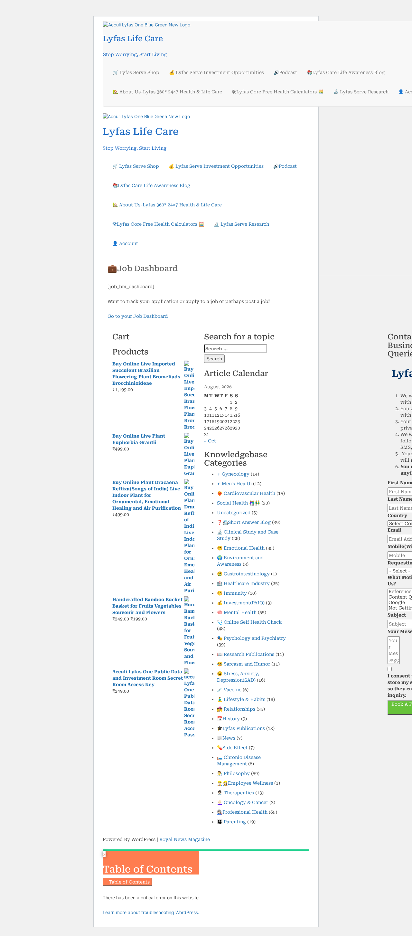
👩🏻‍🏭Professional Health (242, 812)
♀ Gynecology (233, 474)
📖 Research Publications (245, 654)
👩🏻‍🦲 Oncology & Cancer (242, 802)
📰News (226, 738)
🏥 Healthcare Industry (243, 583)
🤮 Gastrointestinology (243, 573)
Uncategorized (233, 512)
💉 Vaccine (229, 689)
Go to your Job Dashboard (138, 316)
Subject (397, 615)
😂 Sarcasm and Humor (243, 664)
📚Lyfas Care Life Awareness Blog (346, 72)
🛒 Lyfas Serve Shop (136, 72)
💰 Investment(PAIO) (241, 602)
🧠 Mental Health (237, 612)
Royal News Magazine (184, 839)
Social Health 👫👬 (238, 503)
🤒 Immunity (232, 593)
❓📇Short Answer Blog (244, 522)
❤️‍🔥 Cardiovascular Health (246, 493)
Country (397, 515)
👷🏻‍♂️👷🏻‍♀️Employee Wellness (245, 783)
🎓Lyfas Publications (241, 728)
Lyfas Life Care (133, 38)
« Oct (210, 440)
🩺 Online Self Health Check (249, 622)
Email (394, 530)
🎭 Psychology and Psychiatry (251, 638)
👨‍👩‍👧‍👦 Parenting (231, 821)
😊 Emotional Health (241, 548)
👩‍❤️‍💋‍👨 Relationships (236, 709)
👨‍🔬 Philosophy (233, 773)
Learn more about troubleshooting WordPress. (151, 912)
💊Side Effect (232, 747)
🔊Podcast (285, 72)
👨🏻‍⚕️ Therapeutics (235, 792)
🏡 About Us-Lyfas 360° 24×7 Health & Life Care (167, 91)
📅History (228, 718)
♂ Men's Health (234, 483)
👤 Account (125, 243)
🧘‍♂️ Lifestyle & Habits (241, 699)
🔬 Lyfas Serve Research (361, 91)
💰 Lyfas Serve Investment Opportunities (216, 72)
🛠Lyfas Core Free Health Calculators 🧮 (277, 91)
